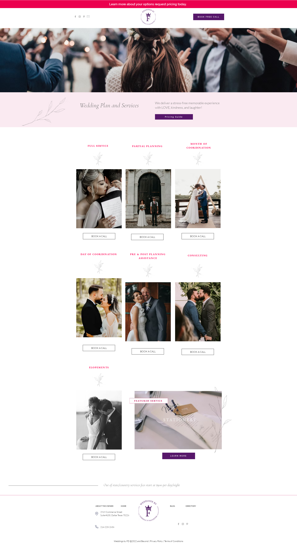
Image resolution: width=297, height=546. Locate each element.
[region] (99, 202)
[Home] (97, 514)
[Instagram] (79, 16)
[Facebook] (75, 16)
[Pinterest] (84, 16)
